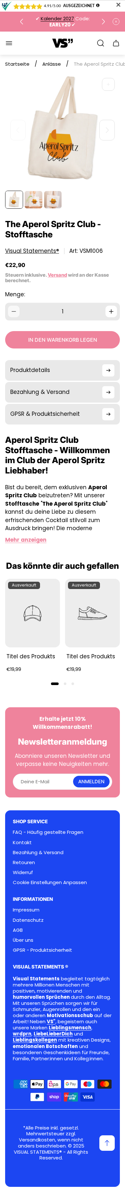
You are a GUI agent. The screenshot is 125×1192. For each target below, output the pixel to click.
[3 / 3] (53, 200)
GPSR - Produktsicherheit (42, 950)
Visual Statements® (32, 251)
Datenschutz (28, 920)
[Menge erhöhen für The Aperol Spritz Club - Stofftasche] (111, 311)
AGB (18, 930)
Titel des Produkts (30, 656)
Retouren (24, 862)
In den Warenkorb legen (62, 340)
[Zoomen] (108, 84)
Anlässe (51, 64)
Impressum (26, 909)
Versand (57, 275)
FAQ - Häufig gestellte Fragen (48, 832)
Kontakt (22, 842)
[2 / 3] (33, 200)
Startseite (17, 64)
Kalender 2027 (57, 18)
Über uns (23, 940)
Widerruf (23, 872)
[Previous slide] (22, 21)
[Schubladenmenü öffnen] (9, 43)
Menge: (15, 294)
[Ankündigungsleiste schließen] (116, 21)
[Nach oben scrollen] (107, 1143)
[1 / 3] (14, 200)
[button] (55, 683)
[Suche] (101, 43)
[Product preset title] (32, 613)
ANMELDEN (91, 781)
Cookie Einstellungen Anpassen (50, 882)
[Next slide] (103, 21)
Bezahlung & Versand (38, 852)
